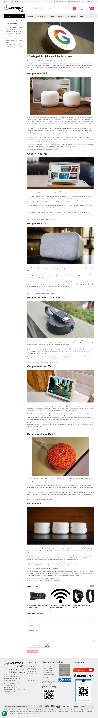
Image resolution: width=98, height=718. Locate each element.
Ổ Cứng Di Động (73, 711)
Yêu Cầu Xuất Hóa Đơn (48, 674)
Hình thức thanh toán (48, 665)
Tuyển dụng (30, 678)
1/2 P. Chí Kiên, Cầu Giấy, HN (17, 672)
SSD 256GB (74, 709)
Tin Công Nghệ (39, 60)
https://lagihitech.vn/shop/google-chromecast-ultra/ (45, 362)
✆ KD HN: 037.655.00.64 (88, 1)
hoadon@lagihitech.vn (12, 695)
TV (16, 713)
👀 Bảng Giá (30, 16)
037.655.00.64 (11, 676)
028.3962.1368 (16, 678)
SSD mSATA (22, 709)
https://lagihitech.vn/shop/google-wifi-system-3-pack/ (45, 568)
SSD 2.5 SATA (28, 709)
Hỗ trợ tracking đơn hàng (49, 672)
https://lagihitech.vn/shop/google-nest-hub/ (44, 219)
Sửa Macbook (45, 709)
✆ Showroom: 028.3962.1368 (59, 1)
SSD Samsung (43, 711)
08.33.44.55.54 (12, 674)
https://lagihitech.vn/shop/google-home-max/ (43, 293)
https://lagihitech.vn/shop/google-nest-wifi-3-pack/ (46, 149)
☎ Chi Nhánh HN (19, 1)
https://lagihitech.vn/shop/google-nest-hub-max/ (44, 429)
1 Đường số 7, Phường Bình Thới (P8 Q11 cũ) (16, 670)
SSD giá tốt (15, 709)
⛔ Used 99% (60, 16)
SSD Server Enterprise (33, 711)
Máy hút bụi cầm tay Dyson (25, 713)
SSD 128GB (67, 709)
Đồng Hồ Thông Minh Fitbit (21, 711)
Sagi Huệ (52, 609)
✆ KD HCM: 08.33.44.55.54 (74, 1)
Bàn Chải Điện (11, 713)
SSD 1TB (87, 709)
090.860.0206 (12, 683)
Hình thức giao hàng (48, 666)
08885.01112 (11, 680)
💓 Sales (51, 16)
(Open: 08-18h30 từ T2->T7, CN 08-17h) (33, 665)
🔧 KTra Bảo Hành (41, 16)
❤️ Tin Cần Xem (72, 16)
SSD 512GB (81, 709)
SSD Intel (60, 711)
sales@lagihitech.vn (12, 687)
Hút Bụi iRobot (10, 711)
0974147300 (12, 682)
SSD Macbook (53, 709)
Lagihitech (8, 709)
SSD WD (66, 711)
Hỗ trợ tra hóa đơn (47, 670)
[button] (64, 686)
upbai (28, 609)
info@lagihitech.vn (11, 691)
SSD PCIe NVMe (37, 709)
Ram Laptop (61, 709)
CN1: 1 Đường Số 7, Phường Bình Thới (32, 669)
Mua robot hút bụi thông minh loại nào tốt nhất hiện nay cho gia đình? (14, 40)
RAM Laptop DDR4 (53, 711)
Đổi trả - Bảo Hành (47, 668)
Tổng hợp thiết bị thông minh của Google (49, 56)
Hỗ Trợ (81, 16)
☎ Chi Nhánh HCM (8, 1)
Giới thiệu (30, 675)
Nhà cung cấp (31, 680)
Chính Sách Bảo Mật (33, 677)
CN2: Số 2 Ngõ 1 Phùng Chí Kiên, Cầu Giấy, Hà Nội (33, 672)
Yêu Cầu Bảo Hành (47, 676)
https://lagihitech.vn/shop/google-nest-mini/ (43, 499)
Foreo (79, 711)
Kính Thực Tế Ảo (36, 713)
